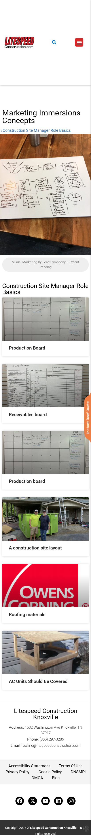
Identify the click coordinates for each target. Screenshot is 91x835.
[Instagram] (71, 801)
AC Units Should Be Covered (38, 681)
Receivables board (28, 414)
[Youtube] (45, 801)
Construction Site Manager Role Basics (45, 289)
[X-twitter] (32, 801)
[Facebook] (19, 801)
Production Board (27, 348)
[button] (79, 42)
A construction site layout (35, 548)
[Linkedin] (58, 801)
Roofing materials (27, 614)
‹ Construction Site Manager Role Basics (36, 130)
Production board (27, 481)
